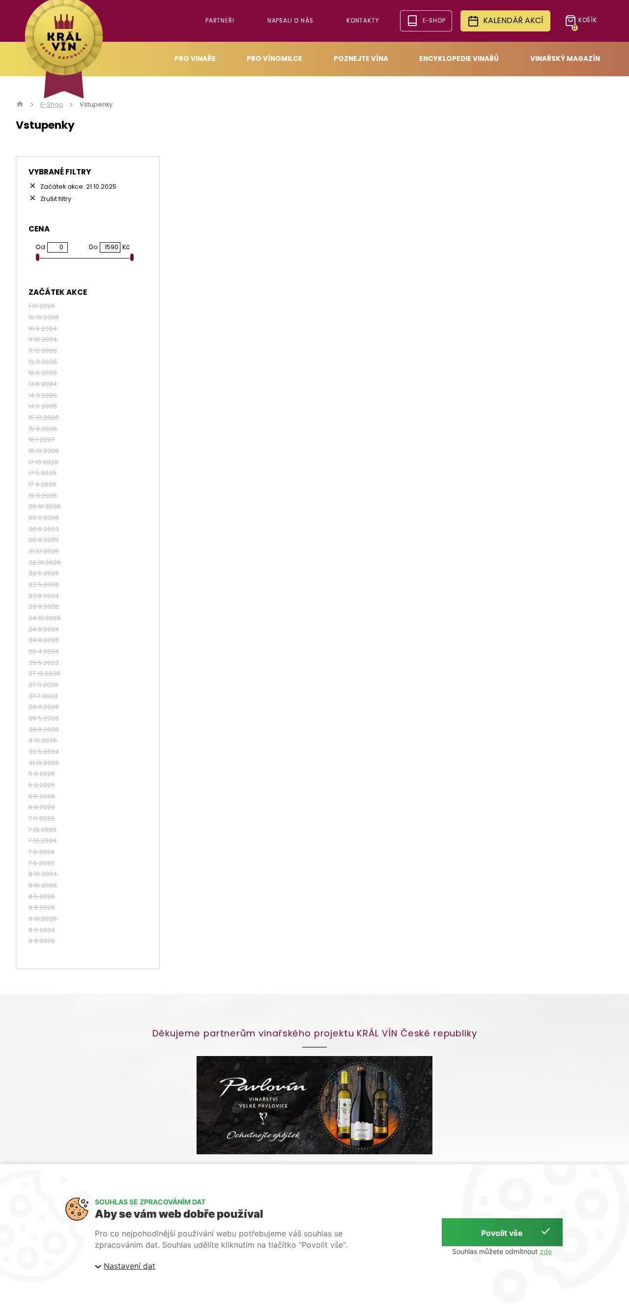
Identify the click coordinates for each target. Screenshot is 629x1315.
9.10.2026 (43, 918)
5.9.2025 (42, 785)
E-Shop (51, 105)
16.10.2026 (44, 451)
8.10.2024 (43, 874)
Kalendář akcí (513, 20)
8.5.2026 (42, 896)
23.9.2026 (44, 606)
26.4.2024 (44, 651)
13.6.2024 (43, 384)
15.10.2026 (44, 417)
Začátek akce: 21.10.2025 (77, 186)
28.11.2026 (44, 707)
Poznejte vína (361, 58)
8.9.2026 (42, 907)
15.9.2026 (43, 429)
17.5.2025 (43, 473)
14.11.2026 (43, 395)
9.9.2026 (42, 941)
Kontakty (362, 21)
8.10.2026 (43, 885)
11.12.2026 (43, 350)
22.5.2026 (44, 573)
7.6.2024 (42, 852)
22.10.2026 (45, 562)
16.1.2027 (42, 439)
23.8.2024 (44, 596)
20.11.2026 (44, 518)
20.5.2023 (44, 529)
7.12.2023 (43, 830)
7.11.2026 (42, 818)
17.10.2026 (43, 462)
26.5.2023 (44, 662)
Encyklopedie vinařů (459, 58)
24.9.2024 (44, 629)
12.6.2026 (43, 373)
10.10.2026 (44, 317)
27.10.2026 (44, 673)
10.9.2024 (43, 328)
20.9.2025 (44, 540)
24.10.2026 (45, 618)
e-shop (434, 21)
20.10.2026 (45, 506)
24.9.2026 (44, 640)
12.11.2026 (43, 362)
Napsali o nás (290, 21)
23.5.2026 (44, 584)
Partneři (219, 21)
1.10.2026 (42, 306)
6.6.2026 (42, 796)
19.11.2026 (43, 495)
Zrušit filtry (55, 198)
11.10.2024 (43, 339)
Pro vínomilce (274, 58)
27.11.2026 (43, 685)
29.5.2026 (44, 718)
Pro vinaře (195, 58)
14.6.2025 (43, 406)
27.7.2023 (43, 696)
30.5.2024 (44, 751)
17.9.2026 (43, 484)
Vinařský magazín (565, 58)
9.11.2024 (42, 930)
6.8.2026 (42, 807)
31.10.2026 (44, 763)
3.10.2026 (43, 740)
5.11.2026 (42, 774)
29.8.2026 (44, 729)
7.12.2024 (43, 840)
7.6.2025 (42, 863)
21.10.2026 (44, 551)
